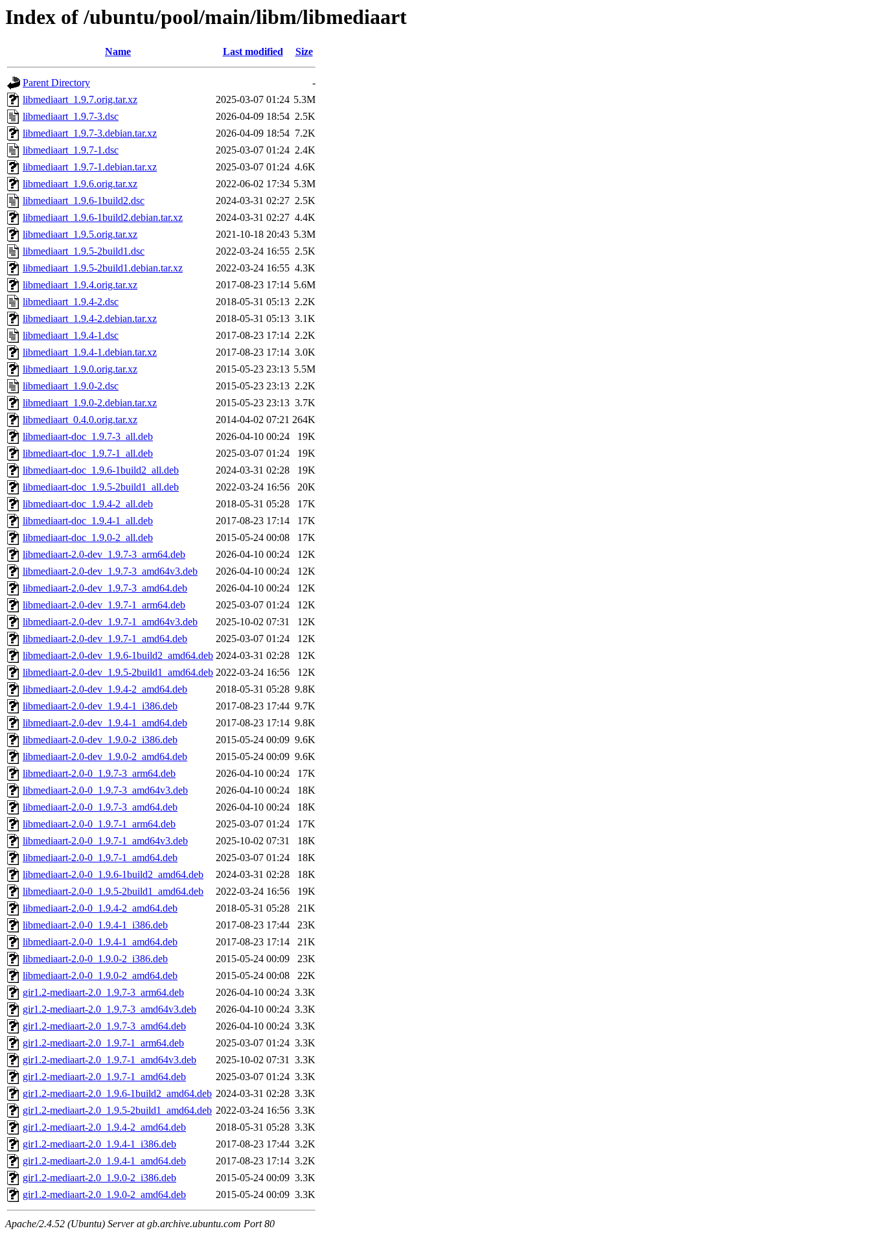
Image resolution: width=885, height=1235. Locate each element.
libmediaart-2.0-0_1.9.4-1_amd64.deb (100, 941)
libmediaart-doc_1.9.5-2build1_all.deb (101, 486)
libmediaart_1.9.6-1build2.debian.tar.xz (103, 217)
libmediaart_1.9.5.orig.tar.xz (80, 234)
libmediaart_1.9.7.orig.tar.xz (80, 99)
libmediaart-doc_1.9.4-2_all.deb (88, 503)
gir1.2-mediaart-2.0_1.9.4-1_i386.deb (99, 1143)
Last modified (253, 51)
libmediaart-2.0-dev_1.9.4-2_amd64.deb (105, 689)
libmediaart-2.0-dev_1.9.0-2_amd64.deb (105, 756)
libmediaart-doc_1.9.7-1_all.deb (88, 453)
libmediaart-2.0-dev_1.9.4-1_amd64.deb (105, 722)
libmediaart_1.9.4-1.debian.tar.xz (90, 352)
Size (304, 51)
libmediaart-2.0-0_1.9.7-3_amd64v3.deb (105, 790)
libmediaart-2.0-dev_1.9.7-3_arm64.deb (104, 554)
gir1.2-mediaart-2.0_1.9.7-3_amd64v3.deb (109, 1009)
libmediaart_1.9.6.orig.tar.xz (80, 183)
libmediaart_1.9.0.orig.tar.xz (80, 369)
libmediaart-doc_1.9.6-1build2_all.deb (101, 470)
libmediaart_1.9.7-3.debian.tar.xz (90, 133)
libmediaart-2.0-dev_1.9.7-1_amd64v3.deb (110, 621)
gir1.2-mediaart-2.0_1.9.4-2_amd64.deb (104, 1127)
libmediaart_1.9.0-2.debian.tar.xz (90, 402)
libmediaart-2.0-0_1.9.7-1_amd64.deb (100, 857)
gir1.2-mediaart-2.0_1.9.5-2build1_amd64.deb (117, 1110)
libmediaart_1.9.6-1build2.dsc (83, 200)
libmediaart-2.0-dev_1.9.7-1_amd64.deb (105, 638)
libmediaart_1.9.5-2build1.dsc (83, 251)
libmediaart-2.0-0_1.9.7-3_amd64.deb (100, 807)
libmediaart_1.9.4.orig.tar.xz (80, 284)
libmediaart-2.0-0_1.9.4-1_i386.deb (95, 924)
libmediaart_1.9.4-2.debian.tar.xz (90, 318)
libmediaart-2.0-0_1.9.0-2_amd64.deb (100, 975)
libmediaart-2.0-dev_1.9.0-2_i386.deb (100, 739)
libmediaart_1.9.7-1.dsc (71, 150)
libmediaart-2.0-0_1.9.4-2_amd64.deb (100, 908)
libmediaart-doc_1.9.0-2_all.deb (88, 537)
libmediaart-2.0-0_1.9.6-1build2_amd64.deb (113, 874)
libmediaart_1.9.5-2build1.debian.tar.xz (103, 267)
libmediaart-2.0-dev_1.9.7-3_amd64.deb (105, 588)
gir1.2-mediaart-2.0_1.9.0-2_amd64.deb (104, 1194)
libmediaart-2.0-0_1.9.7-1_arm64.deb (99, 823)
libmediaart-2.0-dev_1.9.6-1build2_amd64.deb (118, 655)
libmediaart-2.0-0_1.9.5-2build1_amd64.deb (113, 891)
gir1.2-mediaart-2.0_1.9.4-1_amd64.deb (104, 1160)
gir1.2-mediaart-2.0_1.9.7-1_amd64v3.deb (109, 1059)
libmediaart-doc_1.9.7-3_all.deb (88, 436)
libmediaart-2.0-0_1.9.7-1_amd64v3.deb (105, 840)
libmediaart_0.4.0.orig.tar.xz (80, 419)
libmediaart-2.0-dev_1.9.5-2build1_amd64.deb (118, 672)
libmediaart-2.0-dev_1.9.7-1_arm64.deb (104, 604)
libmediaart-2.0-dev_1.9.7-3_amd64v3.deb (110, 571)
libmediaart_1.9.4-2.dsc (71, 301)
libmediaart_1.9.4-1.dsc (71, 335)
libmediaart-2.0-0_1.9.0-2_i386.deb (95, 958)
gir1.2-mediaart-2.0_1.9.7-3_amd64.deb (104, 1026)
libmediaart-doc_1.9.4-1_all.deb (88, 520)
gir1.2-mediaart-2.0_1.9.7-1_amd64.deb (104, 1076)
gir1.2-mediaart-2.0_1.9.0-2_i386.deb (99, 1177)
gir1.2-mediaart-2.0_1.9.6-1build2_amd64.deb (117, 1093)
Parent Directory (56, 82)
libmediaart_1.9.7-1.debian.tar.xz (90, 166)
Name (118, 51)
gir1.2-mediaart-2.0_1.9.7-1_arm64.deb (103, 1042)
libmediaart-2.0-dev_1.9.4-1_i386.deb (100, 705)
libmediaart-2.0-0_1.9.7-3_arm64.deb (99, 773)
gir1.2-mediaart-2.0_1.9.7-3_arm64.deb (103, 992)
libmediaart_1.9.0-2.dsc (71, 385)
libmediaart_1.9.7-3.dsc (71, 116)
